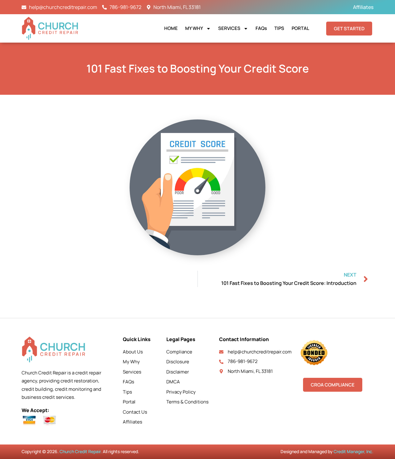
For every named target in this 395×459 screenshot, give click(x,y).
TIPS (279, 28)
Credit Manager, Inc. (353, 451)
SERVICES (229, 28)
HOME (171, 28)
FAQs (261, 28)
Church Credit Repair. (81, 451)
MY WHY (194, 28)
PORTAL (300, 28)
